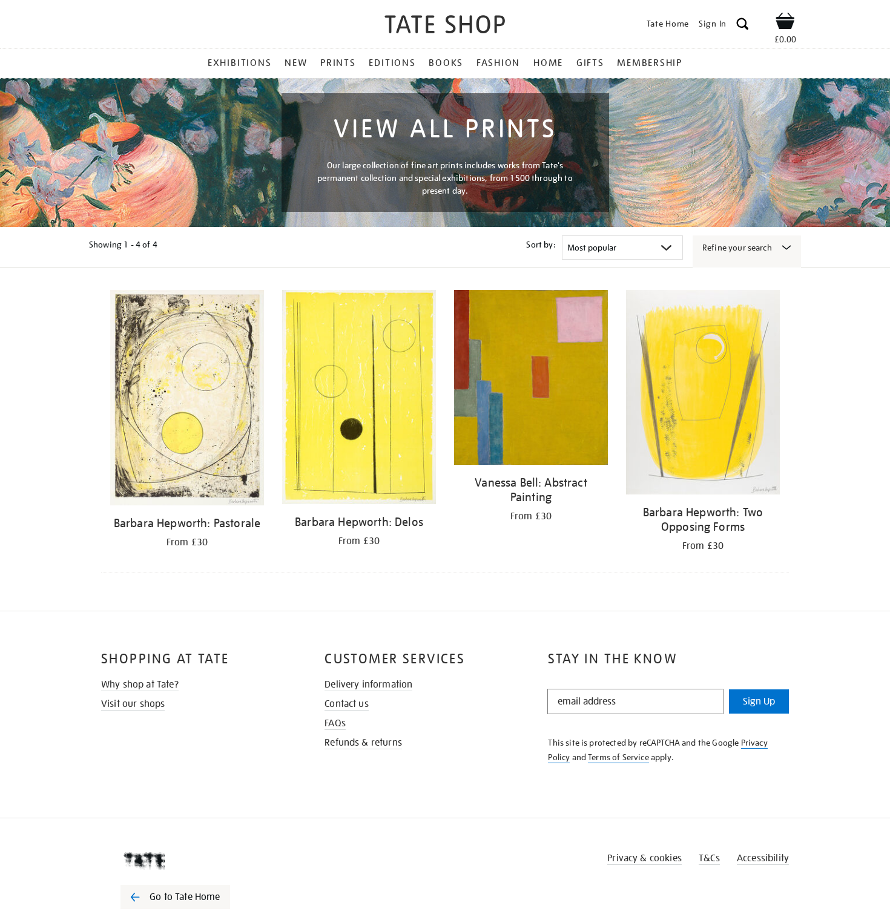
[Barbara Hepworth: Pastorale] (187, 400)
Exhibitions (239, 63)
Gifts (590, 63)
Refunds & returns (363, 743)
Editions (392, 63)
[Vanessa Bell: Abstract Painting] (531, 379)
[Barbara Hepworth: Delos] (359, 399)
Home (548, 63)
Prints (338, 63)
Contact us (347, 704)
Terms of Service (618, 757)
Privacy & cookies (644, 858)
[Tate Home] (196, 860)
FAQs (335, 723)
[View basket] (785, 23)
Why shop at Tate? (140, 684)
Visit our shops (133, 704)
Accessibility (763, 858)
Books (446, 63)
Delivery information (368, 684)
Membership (649, 63)
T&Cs (709, 858)
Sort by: (540, 244)
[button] (742, 25)
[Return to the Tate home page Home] (445, 26)
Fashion (498, 63)
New (296, 63)
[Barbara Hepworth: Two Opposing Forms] (703, 394)
